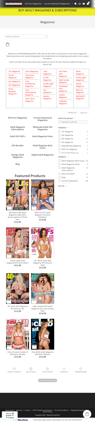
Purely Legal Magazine (81, 78)
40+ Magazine (14, 81)
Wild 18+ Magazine (80, 91)
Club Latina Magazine (30, 99)
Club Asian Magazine (29, 76)
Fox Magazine (47, 91)
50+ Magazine (14, 85)
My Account (31, 372)
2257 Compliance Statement (42, 410)
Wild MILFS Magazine (80, 97)
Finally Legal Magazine (48, 85)
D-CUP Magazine (47, 78)
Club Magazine (47, 72)
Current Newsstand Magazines (57, 3)
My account (9, 410)
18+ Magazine (14, 71)
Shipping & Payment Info (79, 410)
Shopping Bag (80, 372)
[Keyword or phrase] (59, 122)
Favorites (64, 372)
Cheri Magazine (31, 71)
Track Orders (47, 372)
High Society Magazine (64, 81)
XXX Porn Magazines (33, 3)
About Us (19, 410)
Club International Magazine (30, 92)
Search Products (14, 372)
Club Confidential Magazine (30, 83)
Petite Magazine (80, 72)
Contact (27, 410)
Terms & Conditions (61, 410)
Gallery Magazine (47, 97)
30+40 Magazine (13, 76)
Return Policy (47, 412)
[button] (7, 44)
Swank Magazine (80, 85)
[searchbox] (26, 36)
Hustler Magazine (63, 96)
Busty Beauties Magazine (13, 91)
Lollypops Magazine (63, 102)
